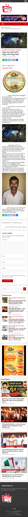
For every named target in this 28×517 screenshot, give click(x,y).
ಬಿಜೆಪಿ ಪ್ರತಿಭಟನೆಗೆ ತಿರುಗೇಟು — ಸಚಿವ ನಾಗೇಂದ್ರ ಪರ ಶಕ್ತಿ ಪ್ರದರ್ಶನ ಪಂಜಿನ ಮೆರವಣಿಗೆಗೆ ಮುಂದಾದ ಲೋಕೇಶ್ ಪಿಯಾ (16, 310)
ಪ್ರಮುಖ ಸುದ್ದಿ (14, 49)
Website (4, 268)
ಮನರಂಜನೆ (22, 325)
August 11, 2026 (11, 340)
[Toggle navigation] (3, 24)
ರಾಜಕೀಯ (16, 307)
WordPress (18, 514)
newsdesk (14, 56)
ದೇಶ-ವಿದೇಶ (9, 49)
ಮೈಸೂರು (19, 49)
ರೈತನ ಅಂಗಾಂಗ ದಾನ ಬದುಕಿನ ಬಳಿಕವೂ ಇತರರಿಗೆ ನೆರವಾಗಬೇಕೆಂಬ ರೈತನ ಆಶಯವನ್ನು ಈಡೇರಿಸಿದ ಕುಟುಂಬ (17, 302)
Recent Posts (7, 295)
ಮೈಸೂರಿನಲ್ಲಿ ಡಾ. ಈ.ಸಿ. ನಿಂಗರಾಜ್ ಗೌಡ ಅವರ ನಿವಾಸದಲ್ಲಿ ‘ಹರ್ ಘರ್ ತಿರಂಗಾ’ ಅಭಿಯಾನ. (17, 330)
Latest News (6, 379)
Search (24, 288)
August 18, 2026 (11, 305)
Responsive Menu (25, 1)
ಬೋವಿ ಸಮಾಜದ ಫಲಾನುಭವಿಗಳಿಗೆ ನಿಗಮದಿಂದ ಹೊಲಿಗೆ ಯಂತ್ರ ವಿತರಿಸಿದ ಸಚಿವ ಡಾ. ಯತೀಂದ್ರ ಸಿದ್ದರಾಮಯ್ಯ (16, 321)
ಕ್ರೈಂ (3, 49)
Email (3, 262)
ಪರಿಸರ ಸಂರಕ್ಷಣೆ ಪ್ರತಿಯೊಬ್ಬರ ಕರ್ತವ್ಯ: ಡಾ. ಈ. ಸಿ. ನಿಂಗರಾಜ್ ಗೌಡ (16, 338)
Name (3, 256)
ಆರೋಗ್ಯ (9, 297)
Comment (4, 239)
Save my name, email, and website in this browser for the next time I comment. (14, 276)
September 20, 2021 (6, 56)
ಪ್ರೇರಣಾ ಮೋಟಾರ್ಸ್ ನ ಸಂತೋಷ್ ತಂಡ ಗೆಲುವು (12, 222)
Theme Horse (16, 513)
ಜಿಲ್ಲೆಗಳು (5, 49)
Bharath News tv (17, 511)
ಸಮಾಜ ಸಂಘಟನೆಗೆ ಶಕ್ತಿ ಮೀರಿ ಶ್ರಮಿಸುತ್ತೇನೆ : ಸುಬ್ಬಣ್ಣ (15, 227)
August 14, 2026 (11, 332)
